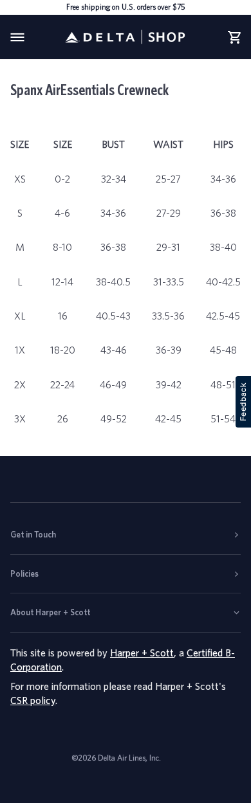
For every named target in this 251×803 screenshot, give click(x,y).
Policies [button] (24, 574)
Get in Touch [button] (33, 534)
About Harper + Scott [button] (50, 612)
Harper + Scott (142, 652)
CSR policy (32, 700)
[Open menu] (29, 37)
